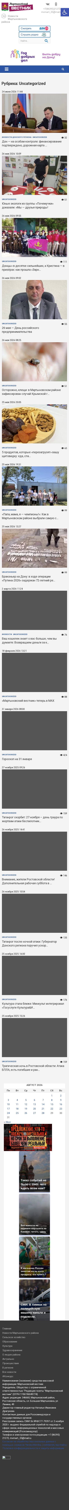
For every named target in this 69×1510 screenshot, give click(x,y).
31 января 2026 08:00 (13, 709)
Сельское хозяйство (13, 1337)
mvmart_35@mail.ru (51, 12)
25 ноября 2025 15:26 (13, 1016)
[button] (65, 12)
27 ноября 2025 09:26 (13, 767)
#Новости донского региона (16, 137)
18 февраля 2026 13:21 (14, 651)
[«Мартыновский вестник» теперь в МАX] (34, 672)
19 (26, 1108)
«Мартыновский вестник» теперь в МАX (28, 700)
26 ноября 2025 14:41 (13, 829)
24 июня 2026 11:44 (12, 92)
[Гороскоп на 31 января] (34, 730)
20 (34, 1108)
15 (52, 1104)
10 (8, 1104)
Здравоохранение (12, 1350)
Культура (7, 1346)
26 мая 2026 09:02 (11, 278)
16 (61, 1104)
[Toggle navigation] (6, 69)
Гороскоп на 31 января (17, 759)
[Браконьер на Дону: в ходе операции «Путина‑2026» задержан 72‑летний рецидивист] (34, 548)
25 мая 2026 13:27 (11, 526)
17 (8, 1108)
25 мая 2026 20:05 (11, 402)
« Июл (7, 1122)
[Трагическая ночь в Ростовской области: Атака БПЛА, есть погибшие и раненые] (34, 1037)
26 (26, 1113)
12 (26, 1104)
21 (43, 1108)
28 (43, 1113)
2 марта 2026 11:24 (12, 589)
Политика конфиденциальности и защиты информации (33, 1448)
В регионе (7, 1367)
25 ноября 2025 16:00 (13, 954)
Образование (9, 1341)
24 (8, 1113)
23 (61, 1108)
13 (34, 1104)
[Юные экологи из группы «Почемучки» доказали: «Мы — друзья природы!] (34, 175)
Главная (6, 1328)
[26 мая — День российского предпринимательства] (34, 299)
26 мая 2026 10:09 (11, 154)
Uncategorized (40, 137)
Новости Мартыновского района (14, 19)
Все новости (9, 1372)
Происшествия (10, 1363)
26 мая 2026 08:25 (11, 340)
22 (52, 1108)
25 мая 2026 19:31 (11, 464)
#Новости (7, 634)
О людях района (11, 1354)
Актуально (8, 1359)
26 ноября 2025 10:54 (13, 891)
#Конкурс (7, 1376)
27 (34, 1113)
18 (17, 1108)
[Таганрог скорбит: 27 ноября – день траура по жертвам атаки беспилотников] (34, 789)
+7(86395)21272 (51, 9)
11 (17, 1104)
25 (17, 1113)
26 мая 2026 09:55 (11, 216)
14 (43, 1104)
